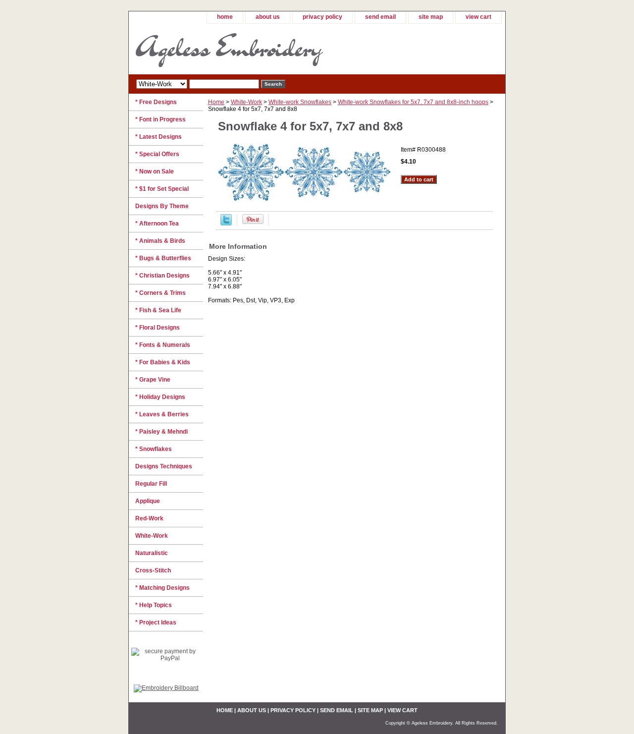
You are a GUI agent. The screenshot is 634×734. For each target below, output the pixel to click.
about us (268, 16)
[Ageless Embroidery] (252, 49)
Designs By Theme (162, 206)
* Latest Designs (158, 136)
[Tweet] (226, 223)
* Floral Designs (157, 327)
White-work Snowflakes (299, 102)
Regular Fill (151, 483)
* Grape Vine (152, 379)
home (225, 16)
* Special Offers (157, 154)
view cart (478, 16)
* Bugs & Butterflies (163, 258)
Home (216, 102)
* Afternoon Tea (157, 223)
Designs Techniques (163, 466)
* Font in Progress (160, 119)
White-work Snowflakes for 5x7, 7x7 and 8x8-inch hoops (413, 102)
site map (431, 16)
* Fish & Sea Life (158, 310)
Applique (147, 501)
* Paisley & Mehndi (161, 431)
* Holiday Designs (160, 397)
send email (380, 16)
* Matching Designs (162, 587)
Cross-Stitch (153, 570)
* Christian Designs (162, 275)
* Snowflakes (153, 449)
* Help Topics (153, 605)
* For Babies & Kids (162, 362)
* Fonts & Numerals (162, 344)
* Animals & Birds (160, 240)
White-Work (246, 102)
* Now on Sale (154, 171)
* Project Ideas (155, 622)
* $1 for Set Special (162, 188)
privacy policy (322, 16)
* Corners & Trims (160, 292)
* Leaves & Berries (162, 414)
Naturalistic (151, 553)
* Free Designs (156, 102)
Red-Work (149, 518)
